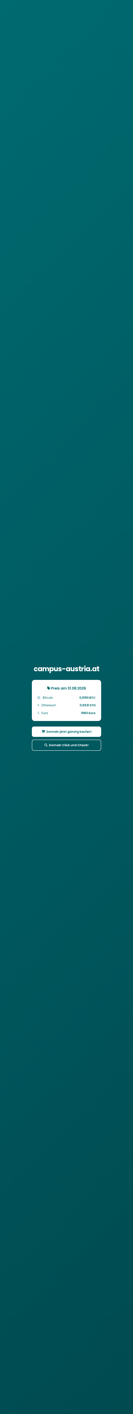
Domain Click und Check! (68, 745)
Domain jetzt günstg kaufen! (69, 732)
